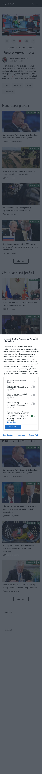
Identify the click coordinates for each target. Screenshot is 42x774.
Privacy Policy (34, 435)
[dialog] (21, 387)
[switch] (33, 387)
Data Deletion (8, 435)
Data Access (21, 435)
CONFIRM (12, 426)
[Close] (37, 339)
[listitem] (21, 381)
